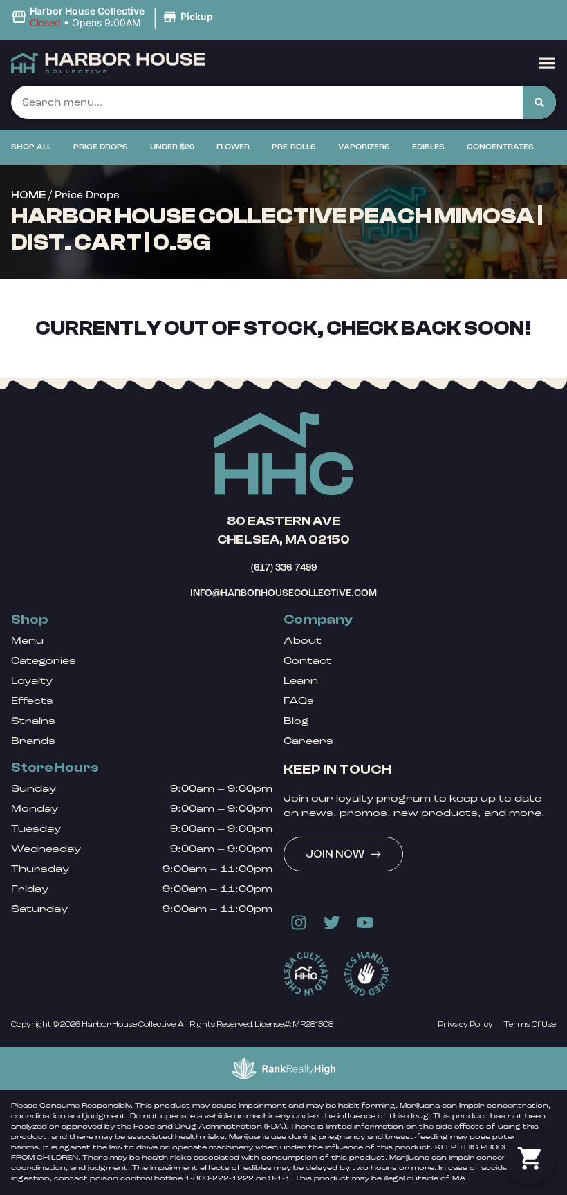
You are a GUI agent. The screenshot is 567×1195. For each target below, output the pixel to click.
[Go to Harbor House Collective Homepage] (283, 453)
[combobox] (267, 102)
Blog (296, 721)
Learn (301, 681)
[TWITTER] (332, 922)
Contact (308, 661)
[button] (114, 17)
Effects (32, 701)
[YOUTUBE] (365, 922)
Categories (43, 661)
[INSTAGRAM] (298, 922)
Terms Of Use (530, 1024)
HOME (28, 195)
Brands (33, 741)
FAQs (299, 701)
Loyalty (32, 681)
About (303, 641)
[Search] (539, 102)
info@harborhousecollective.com (283, 593)
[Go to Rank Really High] (283, 1068)
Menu (27, 641)
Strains (33, 721)
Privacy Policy (465, 1024)
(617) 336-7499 (284, 567)
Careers (308, 741)
